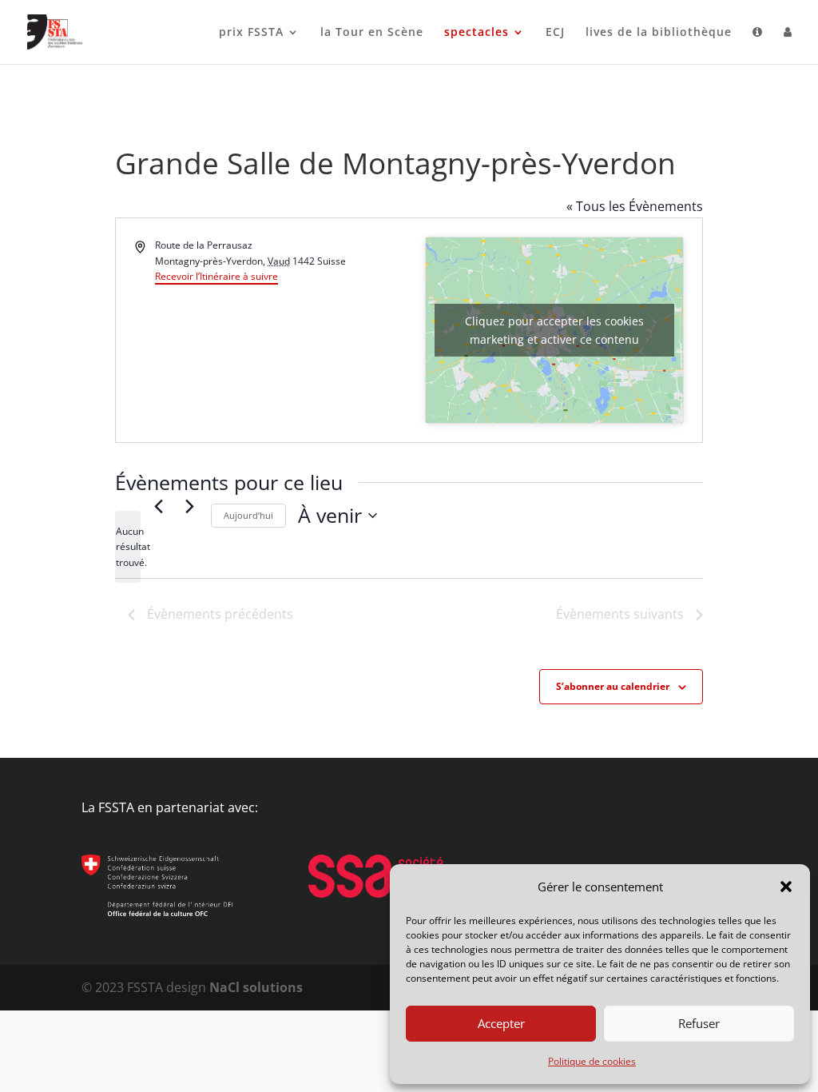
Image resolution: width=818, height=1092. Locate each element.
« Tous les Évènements (634, 206)
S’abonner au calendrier (612, 686)
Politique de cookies (592, 1061)
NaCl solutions (256, 987)
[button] (786, 887)
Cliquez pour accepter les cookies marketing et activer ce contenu (554, 330)
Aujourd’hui (248, 515)
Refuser (699, 1023)
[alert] (128, 547)
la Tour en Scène (371, 32)
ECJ (555, 32)
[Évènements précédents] (158, 506)
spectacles (476, 32)
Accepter (501, 1023)
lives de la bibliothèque (659, 32)
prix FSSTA (251, 32)
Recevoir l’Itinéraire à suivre (216, 276)
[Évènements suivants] (189, 506)
